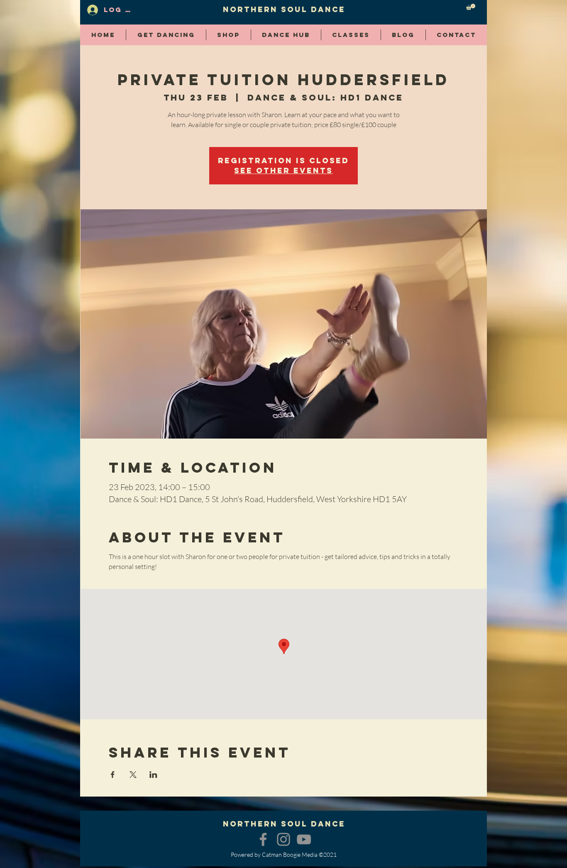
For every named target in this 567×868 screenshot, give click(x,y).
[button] (470, 7)
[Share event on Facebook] (113, 774)
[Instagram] (283, 839)
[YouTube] (304, 839)
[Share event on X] (133, 774)
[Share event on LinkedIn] (153, 774)
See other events (283, 170)
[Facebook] (263, 839)
